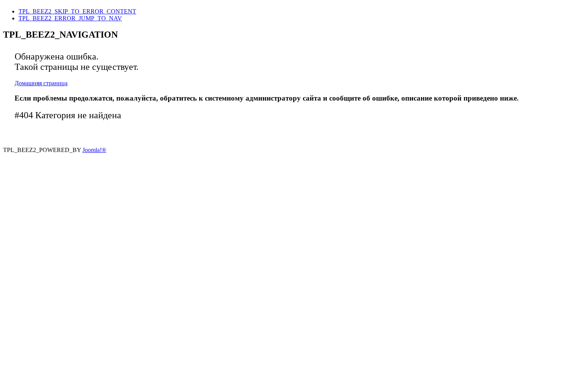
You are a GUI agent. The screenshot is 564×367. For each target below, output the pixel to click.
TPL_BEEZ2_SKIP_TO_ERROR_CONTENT (77, 11)
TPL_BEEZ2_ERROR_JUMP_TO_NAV (70, 18)
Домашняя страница (41, 83)
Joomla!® (94, 150)
